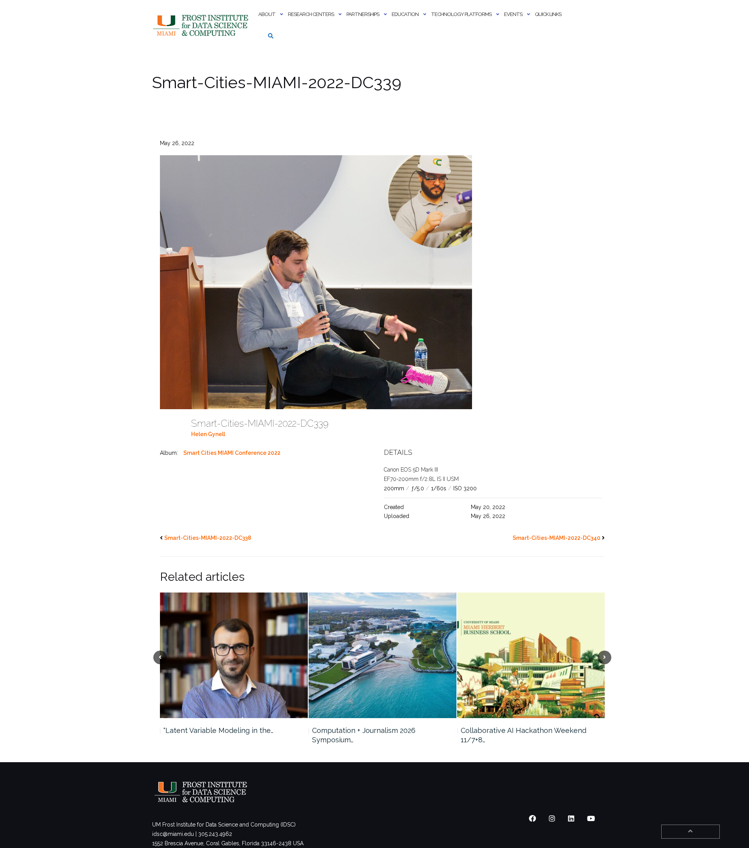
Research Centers (311, 14)
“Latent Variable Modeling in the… (218, 730)
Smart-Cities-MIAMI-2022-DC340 (556, 538)
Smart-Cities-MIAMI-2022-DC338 (207, 538)
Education (405, 14)
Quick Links (548, 14)
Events (513, 14)
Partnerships (362, 14)
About (266, 14)
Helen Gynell (208, 434)
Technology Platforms (461, 14)
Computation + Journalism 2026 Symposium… (363, 735)
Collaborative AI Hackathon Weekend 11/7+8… (523, 735)
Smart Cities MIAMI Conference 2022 (231, 453)
